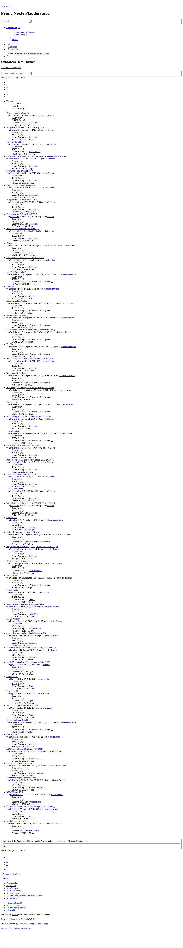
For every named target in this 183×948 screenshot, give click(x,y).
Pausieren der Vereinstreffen (18, 113)
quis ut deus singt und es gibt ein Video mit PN (26, 633)
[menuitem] (23, 32)
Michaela (14, 737)
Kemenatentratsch (68, 274)
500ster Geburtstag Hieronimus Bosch (22, 532)
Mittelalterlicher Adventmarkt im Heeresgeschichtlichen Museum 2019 (36, 156)
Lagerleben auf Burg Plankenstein (20, 185)
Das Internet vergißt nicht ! (17, 720)
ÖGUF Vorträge (13, 619)
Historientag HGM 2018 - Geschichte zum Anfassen (28, 416)
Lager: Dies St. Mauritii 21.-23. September (24, 749)
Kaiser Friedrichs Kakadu (17, 315)
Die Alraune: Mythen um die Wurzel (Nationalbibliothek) (30, 330)
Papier (9, 243)
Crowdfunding (12, 431)
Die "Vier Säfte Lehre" (16, 272)
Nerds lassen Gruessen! (16, 821)
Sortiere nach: (34, 841)
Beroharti (14, 520)
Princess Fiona (16, 621)
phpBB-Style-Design (39, 924)
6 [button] (7, 94)
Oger (12, 592)
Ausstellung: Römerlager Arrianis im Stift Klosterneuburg (30, 387)
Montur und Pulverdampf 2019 (19, 171)
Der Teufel (11, 344)
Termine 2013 (12, 590)
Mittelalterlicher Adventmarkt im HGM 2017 (25, 445)
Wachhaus (47, 708)
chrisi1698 (14, 607)
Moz (12, 245)
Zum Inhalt (5, 7)
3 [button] (7, 87)
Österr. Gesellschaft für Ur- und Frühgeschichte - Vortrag (30, 806)
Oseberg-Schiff (12, 734)
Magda (13, 289)
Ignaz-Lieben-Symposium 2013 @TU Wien (25, 604)
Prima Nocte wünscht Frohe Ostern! (21, 474)
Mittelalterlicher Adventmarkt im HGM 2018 (25, 257)
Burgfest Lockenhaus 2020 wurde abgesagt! (25, 127)
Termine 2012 (12, 676)
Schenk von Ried (17, 766)
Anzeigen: (7, 841)
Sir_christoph (15, 563)
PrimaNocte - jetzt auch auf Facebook (22, 705)
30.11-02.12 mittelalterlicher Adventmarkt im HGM (28, 662)
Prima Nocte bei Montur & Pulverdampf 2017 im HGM (30, 460)
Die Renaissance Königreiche (18, 561)
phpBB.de (30, 919)
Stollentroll (14, 115)
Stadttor (51, 115)
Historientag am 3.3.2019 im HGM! (21, 214)
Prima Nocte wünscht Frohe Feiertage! (22, 228)
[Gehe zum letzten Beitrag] (39, 122)
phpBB (15, 914)
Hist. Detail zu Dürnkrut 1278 (19, 763)
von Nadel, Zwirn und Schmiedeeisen (60, 245)
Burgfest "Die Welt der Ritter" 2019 (21, 200)
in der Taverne (65, 332)
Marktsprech (11, 517)
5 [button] (7, 92)
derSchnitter (15, 823)
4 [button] (7, 89)
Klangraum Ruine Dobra (16, 373)
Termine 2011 (12, 691)
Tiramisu (10, 286)
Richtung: (72, 841)
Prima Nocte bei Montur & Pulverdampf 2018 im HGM (30, 359)
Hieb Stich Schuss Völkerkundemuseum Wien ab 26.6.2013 (31, 648)
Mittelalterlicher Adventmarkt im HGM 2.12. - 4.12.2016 (30, 503)
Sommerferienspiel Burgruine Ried (21, 778)
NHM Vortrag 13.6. (14, 792)
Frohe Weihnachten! (15, 142)
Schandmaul (15, 751)
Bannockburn (12, 575)
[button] (7, 97)
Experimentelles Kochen (16, 301)
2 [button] (7, 84)
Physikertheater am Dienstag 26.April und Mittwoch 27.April (32, 546)
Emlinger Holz (12, 402)
